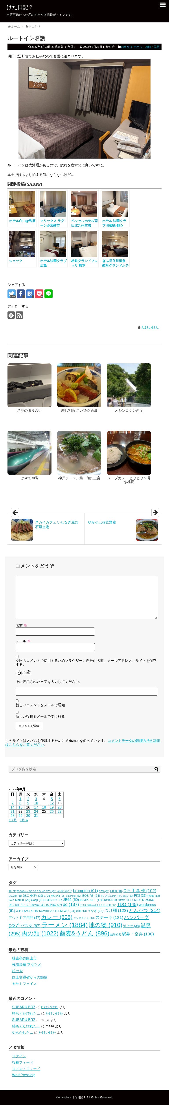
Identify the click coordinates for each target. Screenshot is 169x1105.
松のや (17, 971)
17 (36, 807)
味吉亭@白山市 (24, 958)
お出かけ (126, 46)
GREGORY (53, 900)
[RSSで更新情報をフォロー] (19, 315)
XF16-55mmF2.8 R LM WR (53, 911)
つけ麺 (116, 910)
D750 (104, 891)
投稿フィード (22, 1062)
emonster (73, 896)
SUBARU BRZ (23, 1007)
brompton (85, 890)
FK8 (140, 895)
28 (13, 816)
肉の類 (40, 933)
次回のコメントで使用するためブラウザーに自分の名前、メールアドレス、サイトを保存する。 (86, 662)
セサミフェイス (24, 984)
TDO (127, 904)
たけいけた (150, 327)
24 (36, 811)
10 (36, 803)
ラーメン (64, 924)
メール (23, 641)
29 (20, 816)
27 (60, 811)
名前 (21, 625)
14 (13, 807)
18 (44, 807)
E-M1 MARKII (54, 895)
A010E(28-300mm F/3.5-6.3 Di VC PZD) (33, 891)
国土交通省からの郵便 (29, 977)
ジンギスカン (84, 918)
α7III (81, 911)
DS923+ (15, 896)
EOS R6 (91, 895)
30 (28, 816)
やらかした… (22, 1032)
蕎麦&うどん (84, 933)
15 (20, 807)
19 (52, 807)
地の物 (105, 925)
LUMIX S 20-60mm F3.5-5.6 (122, 900)
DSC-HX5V (33, 895)
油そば (131, 926)
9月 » (24, 820)
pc (71, 904)
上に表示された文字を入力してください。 (49, 682)
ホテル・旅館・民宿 (147, 46)
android (64, 891)
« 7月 (13, 820)
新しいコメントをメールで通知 (40, 705)
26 (52, 811)
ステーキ (109, 917)
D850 (116, 891)
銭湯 (115, 934)
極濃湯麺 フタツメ (26, 964)
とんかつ (144, 910)
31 (36, 816)
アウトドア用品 (24, 918)
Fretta (153, 896)
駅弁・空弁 (138, 934)
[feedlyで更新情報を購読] (11, 315)
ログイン (19, 1056)
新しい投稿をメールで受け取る (40, 716)
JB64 (71, 900)
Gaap (37, 900)
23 (28, 811)
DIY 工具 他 (139, 890)
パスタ (30, 926)
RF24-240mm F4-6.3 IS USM (98, 905)
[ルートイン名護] (30, 293)
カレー (56, 917)
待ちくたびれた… (26, 1013)
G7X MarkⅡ (19, 900)
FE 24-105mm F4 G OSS (117, 896)
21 (13, 811)
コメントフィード (26, 1069)
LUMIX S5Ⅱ (91, 900)
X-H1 (23, 911)
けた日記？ (20, 7)
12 (52, 803)
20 (60, 807)
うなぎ (95, 911)
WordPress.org (23, 1075)
